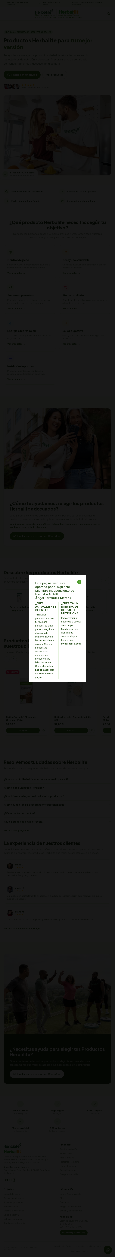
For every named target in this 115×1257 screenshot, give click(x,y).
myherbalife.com (71, 643)
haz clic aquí (42, 669)
